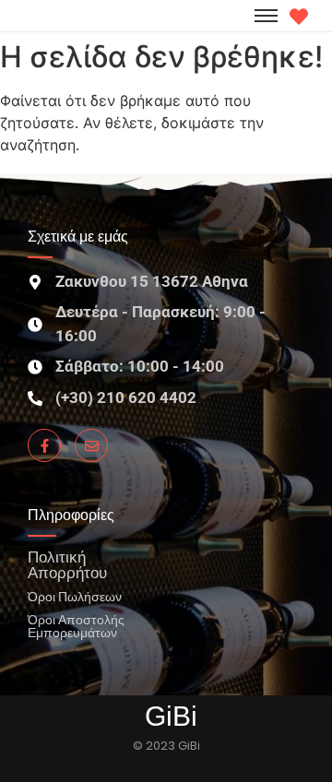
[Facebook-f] (44, 445)
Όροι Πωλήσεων (75, 596)
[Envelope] (91, 445)
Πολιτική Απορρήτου (67, 564)
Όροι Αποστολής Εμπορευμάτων (76, 625)
